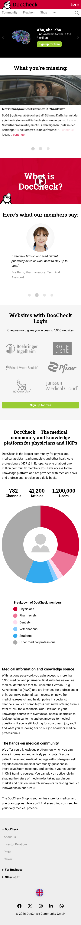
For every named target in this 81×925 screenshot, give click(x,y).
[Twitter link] (30, 906)
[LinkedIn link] (51, 906)
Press (7, 852)
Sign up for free (40, 405)
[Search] (76, 13)
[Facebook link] (19, 906)
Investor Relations (16, 844)
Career (8, 859)
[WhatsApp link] (62, 906)
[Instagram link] (41, 906)
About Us (10, 837)
